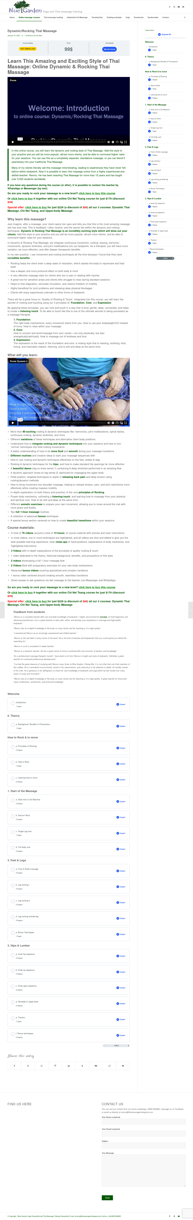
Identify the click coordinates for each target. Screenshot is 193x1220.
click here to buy (22, 198)
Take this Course (109, 49)
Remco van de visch (35, 35)
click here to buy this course (97, 193)
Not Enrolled (28, 49)
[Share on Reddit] (109, 1066)
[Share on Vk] (96, 1066)
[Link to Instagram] (174, 7)
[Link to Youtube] (178, 7)
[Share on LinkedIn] (69, 1066)
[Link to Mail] (183, 7)
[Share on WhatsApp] (41, 1066)
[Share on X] (28, 1066)
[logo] (45, 6)
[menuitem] (12, 17)
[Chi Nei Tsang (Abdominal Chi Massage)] (2, 610)
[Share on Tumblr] (82, 1066)
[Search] (183, 17)
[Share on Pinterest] (55, 1066)
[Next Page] (128, 1046)
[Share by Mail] (123, 1066)
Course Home (149, 30)
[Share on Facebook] (14, 1066)
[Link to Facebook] (169, 7)
